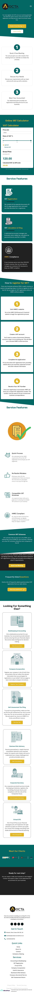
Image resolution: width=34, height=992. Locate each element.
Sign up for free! (25, 169)
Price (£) (6, 130)
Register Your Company (17, 684)
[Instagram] (15, 924)
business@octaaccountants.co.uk (15, 935)
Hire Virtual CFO (17, 834)
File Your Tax (17, 722)
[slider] (30, 140)
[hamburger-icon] (30, 6)
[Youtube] (18, 924)
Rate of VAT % (8, 136)
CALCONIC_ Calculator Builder (15, 169)
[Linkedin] (22, 924)
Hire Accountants (17, 646)
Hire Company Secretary (17, 798)
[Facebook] (12, 924)
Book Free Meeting (17, 565)
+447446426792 (10, 939)
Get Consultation (17, 761)
